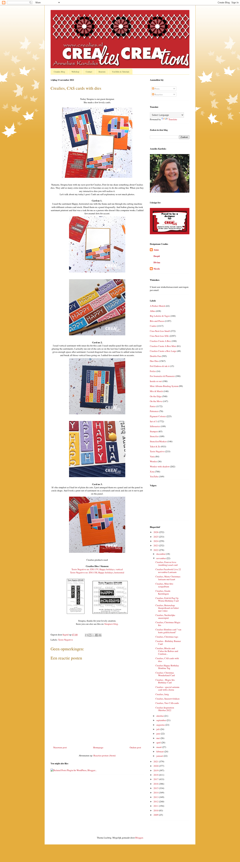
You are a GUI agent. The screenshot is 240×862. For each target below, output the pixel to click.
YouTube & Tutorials (120, 71)
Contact (89, 71)
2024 (156, 541)
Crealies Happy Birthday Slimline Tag (167, 667)
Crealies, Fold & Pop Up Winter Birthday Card (167, 599)
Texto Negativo (65, 639)
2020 (156, 765)
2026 (156, 532)
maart (159, 747)
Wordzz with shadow (160, 466)
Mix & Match (156, 391)
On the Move (156, 401)
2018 (156, 774)
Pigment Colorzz (158, 416)
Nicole (157, 268)
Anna (156, 249)
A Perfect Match (157, 305)
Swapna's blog (111, 623)
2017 (156, 779)
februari (160, 751)
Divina (157, 262)
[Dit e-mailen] (86, 635)
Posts (157, 88)
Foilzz (153, 371)
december (161, 553)
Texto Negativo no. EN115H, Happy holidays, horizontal (97, 572)
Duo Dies (154, 361)
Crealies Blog (59, 71)
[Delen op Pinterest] (100, 635)
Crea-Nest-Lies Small (160, 331)
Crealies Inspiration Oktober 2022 (164, 709)
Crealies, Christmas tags (166, 636)
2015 (156, 788)
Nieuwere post (60, 747)
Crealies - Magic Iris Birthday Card (165, 681)
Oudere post (135, 747)
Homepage (98, 747)
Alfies (152, 311)
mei (158, 738)
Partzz (153, 406)
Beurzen (102, 71)
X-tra (152, 471)
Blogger (139, 837)
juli (158, 729)
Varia (152, 456)
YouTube (154, 476)
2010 (156, 810)
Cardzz (153, 325)
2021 (156, 761)
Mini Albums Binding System (164, 386)
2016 (156, 783)
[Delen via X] (93, 635)
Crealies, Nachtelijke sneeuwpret (165, 616)
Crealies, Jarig (162, 694)
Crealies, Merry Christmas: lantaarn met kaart (168, 578)
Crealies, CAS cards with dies (167, 660)
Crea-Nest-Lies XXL (159, 335)
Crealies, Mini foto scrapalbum (164, 585)
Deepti (157, 256)
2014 (156, 792)
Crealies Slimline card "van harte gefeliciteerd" (168, 631)
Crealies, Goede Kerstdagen (162, 592)
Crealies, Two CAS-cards (167, 703)
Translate (172, 119)
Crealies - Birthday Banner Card (168, 642)
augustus (160, 724)
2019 (156, 770)
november (161, 558)
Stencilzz (154, 436)
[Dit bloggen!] (90, 635)
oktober (160, 715)
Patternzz (154, 411)
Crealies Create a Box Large (163, 351)
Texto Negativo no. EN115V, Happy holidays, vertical (97, 569)
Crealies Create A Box (160, 341)
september (161, 720)
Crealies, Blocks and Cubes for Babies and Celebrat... (166, 651)
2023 (156, 545)
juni (158, 733)
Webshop (75, 71)
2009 (156, 814)
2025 (156, 536)
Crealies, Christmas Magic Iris (167, 624)
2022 (156, 550)
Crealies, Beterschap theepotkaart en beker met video (167, 608)
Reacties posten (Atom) (104, 755)
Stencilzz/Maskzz (158, 441)
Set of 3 (153, 421)
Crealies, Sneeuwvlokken (167, 698)
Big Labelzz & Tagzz (160, 315)
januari (160, 755)
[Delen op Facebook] (96, 635)
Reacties (158, 94)
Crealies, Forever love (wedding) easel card (166, 563)
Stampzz (154, 431)
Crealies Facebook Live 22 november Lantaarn (168, 571)
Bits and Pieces (157, 321)
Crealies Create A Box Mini (163, 346)
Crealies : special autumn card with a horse (167, 688)
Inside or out (156, 381)
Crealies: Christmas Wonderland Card (165, 674)
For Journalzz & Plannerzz (162, 376)
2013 (156, 797)
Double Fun (155, 356)
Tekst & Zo (155, 446)
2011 (156, 805)
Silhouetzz (155, 426)
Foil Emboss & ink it (160, 366)
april (158, 742)
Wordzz (153, 461)
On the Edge (156, 396)
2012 (156, 801)
